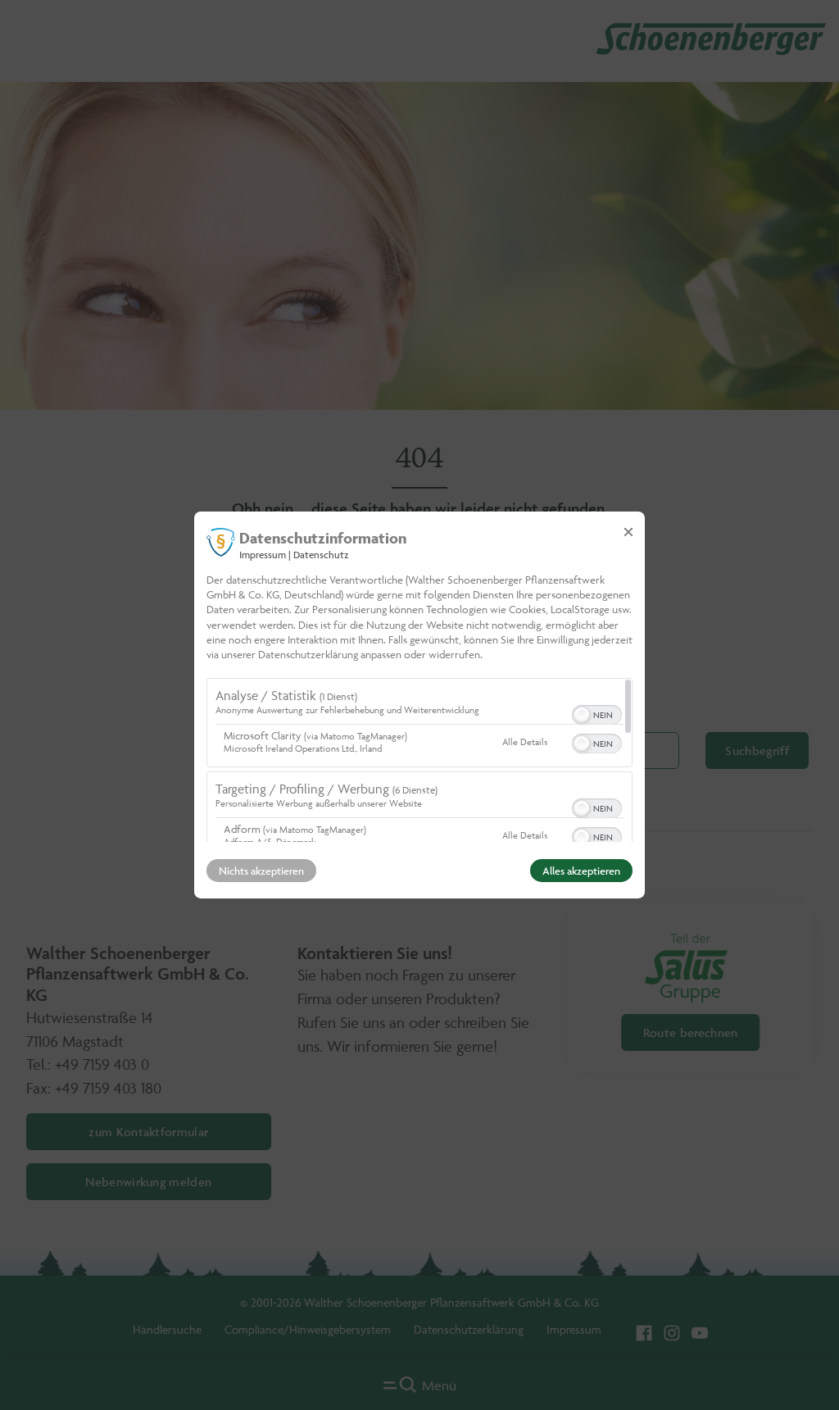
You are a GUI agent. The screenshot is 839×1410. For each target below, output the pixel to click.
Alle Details (524, 741)
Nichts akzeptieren (261, 870)
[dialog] (419, 705)
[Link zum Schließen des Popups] (628, 532)
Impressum (262, 554)
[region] (419, 760)
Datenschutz (321, 554)
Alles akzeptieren (581, 870)
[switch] (597, 713)
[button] (581, 714)
